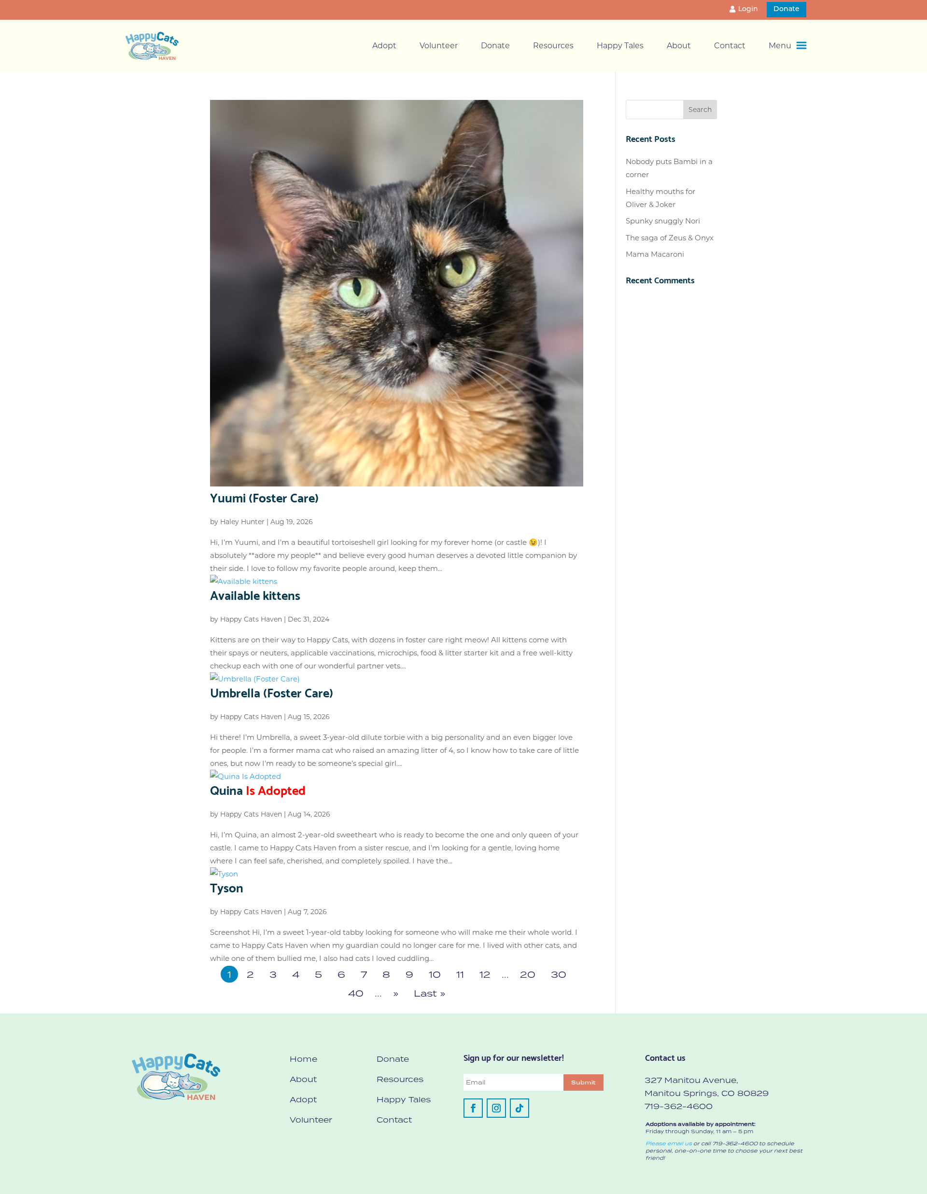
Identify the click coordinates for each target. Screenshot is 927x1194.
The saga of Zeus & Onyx (670, 237)
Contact (729, 45)
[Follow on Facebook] (473, 1108)
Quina (258, 789)
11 (460, 974)
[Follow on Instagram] (496, 1108)
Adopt (384, 45)
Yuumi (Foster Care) (264, 496)
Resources (553, 45)
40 (356, 993)
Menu (780, 45)
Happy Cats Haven (251, 619)
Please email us (669, 1143)
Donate (786, 9)
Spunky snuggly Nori (663, 220)
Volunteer (439, 45)
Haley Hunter (242, 521)
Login (748, 9)
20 (527, 974)
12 (485, 974)
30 (558, 974)
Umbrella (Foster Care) (271, 691)
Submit (583, 1082)
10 (435, 974)
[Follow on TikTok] (519, 1108)
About (679, 45)
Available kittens (255, 594)
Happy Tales (620, 45)
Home (303, 1059)
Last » (429, 993)
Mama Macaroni (655, 254)
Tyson (226, 886)
